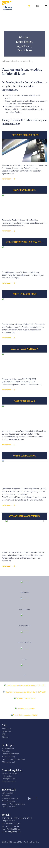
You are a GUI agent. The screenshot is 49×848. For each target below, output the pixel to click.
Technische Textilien (10, 773)
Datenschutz (7, 731)
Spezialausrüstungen (10, 754)
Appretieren (7, 751)
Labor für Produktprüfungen (13, 759)
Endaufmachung (8, 756)
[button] (46, 6)
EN (37, 6)
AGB (3, 734)
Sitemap (5, 737)
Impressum (6, 729)
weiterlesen (6, 179)
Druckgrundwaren (9, 779)
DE (29, 6)
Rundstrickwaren (9, 782)
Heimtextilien (7, 776)
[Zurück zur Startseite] (8, 6)
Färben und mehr (9, 762)
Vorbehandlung (8, 748)
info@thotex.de (14, 832)
